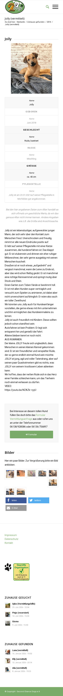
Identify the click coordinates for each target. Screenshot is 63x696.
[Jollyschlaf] (53, 473)
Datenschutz (11, 539)
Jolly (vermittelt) (15, 18)
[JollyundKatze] (20, 491)
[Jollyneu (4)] (53, 482)
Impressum (11, 535)
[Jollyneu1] (31, 473)
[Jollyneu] (20, 473)
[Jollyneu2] (42, 473)
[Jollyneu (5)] (10, 491)
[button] (16, 500)
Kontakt (9, 543)
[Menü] (53, 7)
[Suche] (46, 7)
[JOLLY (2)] (10, 474)
